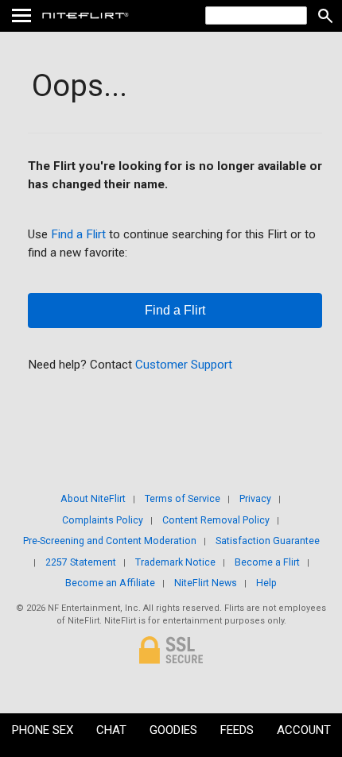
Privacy (255, 498)
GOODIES (173, 730)
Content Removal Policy (216, 520)
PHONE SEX (42, 730)
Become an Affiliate (110, 583)
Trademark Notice (175, 562)
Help (266, 583)
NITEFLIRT (121, 16)
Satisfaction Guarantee (268, 541)
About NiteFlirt (93, 498)
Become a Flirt (267, 562)
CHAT (111, 730)
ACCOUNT (304, 730)
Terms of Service (182, 498)
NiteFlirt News (205, 583)
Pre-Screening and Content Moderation (109, 541)
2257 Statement (80, 562)
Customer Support (183, 364)
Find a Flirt (78, 234)
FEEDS (237, 730)
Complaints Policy (102, 520)
